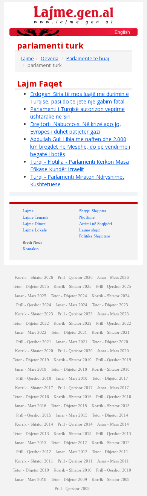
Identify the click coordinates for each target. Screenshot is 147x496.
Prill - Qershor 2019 (113, 360)
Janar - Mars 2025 (30, 296)
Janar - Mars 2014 (113, 424)
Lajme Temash (35, 217)
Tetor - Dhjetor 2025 (31, 287)
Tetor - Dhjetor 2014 (110, 415)
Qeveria (49, 58)
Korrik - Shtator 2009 (111, 480)
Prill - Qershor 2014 (75, 424)
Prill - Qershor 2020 (75, 351)
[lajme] (73, 14)
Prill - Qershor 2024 (33, 305)
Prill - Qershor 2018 (33, 378)
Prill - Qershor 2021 (33, 342)
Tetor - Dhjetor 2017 (110, 378)
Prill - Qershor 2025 (113, 287)
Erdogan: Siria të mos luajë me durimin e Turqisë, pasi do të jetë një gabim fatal (79, 97)
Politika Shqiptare (94, 236)
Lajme (27, 58)
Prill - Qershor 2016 (113, 397)
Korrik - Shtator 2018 (111, 369)
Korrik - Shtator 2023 (34, 314)
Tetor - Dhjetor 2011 (110, 452)
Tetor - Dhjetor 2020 (110, 342)
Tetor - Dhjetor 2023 (110, 305)
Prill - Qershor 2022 (113, 323)
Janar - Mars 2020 (113, 351)
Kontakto (31, 248)
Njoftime (87, 217)
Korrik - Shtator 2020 (34, 351)
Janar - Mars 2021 (71, 342)
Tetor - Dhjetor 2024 (69, 296)
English (122, 32)
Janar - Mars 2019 (30, 369)
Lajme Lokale (35, 230)
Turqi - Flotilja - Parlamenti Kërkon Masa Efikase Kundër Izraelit (79, 165)
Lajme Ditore (34, 223)
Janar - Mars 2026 (113, 277)
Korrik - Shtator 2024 (111, 296)
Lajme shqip (90, 230)
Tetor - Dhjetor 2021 (69, 332)
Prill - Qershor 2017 (75, 388)
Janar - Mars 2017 (113, 388)
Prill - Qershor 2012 (33, 452)
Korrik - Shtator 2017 (34, 388)
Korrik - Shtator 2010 (73, 470)
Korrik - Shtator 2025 (73, 287)
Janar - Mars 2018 (71, 378)
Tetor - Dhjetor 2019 (31, 360)
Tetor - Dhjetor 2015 (69, 406)
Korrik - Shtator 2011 (34, 461)
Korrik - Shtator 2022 (73, 323)
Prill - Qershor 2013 (113, 434)
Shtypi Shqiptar (92, 210)
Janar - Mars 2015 (71, 415)
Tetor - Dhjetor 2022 (31, 323)
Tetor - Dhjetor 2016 (31, 397)
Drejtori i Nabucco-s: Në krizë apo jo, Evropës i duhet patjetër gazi (75, 127)
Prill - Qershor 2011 (75, 461)
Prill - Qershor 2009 (72, 489)
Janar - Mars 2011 (113, 461)
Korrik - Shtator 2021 (111, 332)
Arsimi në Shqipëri (95, 223)
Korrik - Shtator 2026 (34, 277)
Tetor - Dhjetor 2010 (31, 470)
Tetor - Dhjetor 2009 (69, 480)
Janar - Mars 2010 (30, 480)
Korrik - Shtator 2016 (73, 397)
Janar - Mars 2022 (30, 332)
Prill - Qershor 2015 (33, 415)
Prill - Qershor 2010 (113, 470)
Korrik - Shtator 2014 (34, 424)
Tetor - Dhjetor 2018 (69, 369)
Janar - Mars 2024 (71, 305)
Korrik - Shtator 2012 (111, 443)
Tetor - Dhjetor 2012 (69, 443)
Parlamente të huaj (87, 58)
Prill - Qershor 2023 (75, 314)
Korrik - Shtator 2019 (73, 360)
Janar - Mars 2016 (30, 406)
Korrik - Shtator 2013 (73, 434)
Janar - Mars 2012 (71, 452)
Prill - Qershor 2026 (75, 277)
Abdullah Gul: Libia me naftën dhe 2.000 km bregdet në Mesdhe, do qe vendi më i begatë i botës (80, 146)
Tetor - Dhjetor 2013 (31, 434)
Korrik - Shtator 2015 (111, 406)
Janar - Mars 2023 (113, 314)
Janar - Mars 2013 (30, 443)
